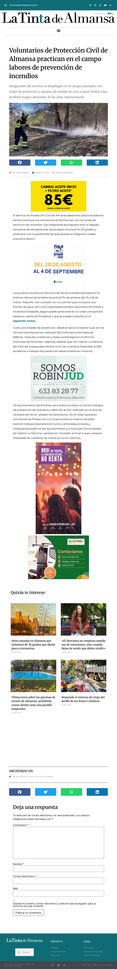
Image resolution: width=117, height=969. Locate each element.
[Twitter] (58, 965)
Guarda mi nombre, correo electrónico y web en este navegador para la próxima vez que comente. (54, 904)
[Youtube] (105, 5)
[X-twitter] (100, 5)
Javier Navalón (106, 965)
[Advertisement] (64, 740)
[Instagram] (95, 5)
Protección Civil (36, 776)
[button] (58, 31)
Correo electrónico (25, 876)
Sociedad (48, 776)
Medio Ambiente (20, 776)
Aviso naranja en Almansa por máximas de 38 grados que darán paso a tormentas (33, 644)
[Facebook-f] (90, 5)
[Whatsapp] (110, 5)
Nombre (18, 864)
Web (15, 888)
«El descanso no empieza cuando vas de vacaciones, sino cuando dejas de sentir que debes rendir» (84, 644)
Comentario (20, 825)
